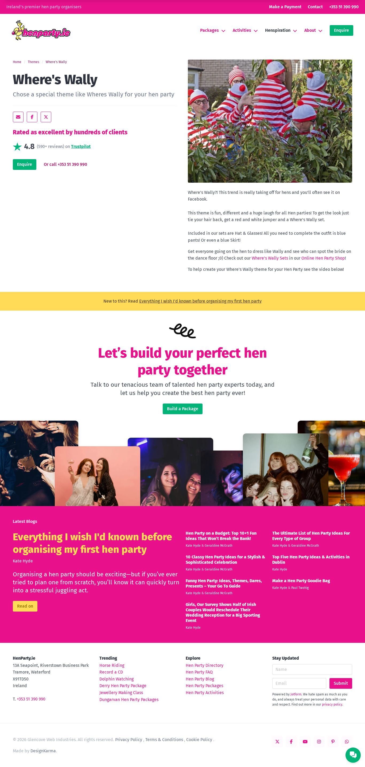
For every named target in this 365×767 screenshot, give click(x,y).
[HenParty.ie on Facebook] (291, 741)
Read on (25, 606)
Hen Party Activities (205, 692)
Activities (242, 30)
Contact (315, 6)
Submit (341, 683)
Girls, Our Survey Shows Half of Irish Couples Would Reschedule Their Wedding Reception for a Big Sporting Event (223, 612)
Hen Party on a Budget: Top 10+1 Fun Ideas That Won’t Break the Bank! (221, 536)
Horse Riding (111, 665)
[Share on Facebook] (32, 117)
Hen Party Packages (204, 685)
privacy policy (332, 704)
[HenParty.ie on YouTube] (305, 741)
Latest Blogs (25, 521)
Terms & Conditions (164, 739)
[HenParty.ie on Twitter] (277, 741)
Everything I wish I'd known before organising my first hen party (200, 301)
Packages (209, 30)
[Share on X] (46, 117)
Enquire (341, 30)
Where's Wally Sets (270, 258)
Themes (33, 62)
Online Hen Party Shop (323, 258)
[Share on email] (18, 117)
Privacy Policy (128, 739)
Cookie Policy (199, 739)
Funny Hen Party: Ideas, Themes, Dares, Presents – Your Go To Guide (224, 583)
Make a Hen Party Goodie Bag (301, 580)
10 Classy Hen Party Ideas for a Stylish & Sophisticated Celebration (225, 559)
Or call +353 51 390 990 (65, 164)
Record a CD (111, 672)
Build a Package (182, 408)
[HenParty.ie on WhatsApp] (346, 741)
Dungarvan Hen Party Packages (128, 699)
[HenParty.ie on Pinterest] (333, 741)
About (310, 30)
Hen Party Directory (204, 665)
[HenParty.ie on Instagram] (319, 741)
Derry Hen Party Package (122, 685)
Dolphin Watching (116, 679)
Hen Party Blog (200, 679)
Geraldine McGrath (218, 545)
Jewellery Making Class (121, 692)
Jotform (295, 694)
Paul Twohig (300, 588)
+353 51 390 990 (344, 6)
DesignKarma (43, 750)
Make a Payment (285, 6)
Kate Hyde (23, 560)
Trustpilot (81, 146)
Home (17, 62)
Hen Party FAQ (199, 672)
